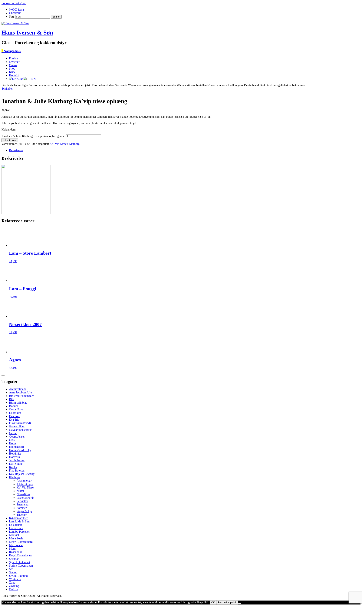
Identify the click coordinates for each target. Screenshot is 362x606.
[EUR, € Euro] (30, 78)
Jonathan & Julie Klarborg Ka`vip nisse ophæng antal (33, 136)
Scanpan (14, 558)
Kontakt (14, 75)
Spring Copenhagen (21, 565)
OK (213, 602)
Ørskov (13, 589)
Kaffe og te (15, 463)
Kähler (13, 467)
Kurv (12, 72)
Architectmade (17, 389)
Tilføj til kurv (10, 140)
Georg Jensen (17, 436)
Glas (12, 440)
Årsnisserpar (24, 480)
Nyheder (14, 61)
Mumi (12, 548)
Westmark (15, 579)
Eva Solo (14, 416)
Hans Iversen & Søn (27, 32)
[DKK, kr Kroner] (16, 78)
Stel (11, 569)
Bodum (13, 406)
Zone (12, 582)
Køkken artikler (18, 518)
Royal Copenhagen (20, 555)
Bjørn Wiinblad (18, 402)
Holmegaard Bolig (20, 450)
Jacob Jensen (17, 460)
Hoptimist (15, 453)
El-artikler (15, 412)
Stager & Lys (24, 511)
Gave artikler (17, 426)
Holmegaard (16, 446)
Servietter (22, 501)
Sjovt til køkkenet (19, 562)
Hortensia (15, 457)
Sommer (22, 507)
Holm (12, 443)
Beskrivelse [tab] (16, 150)
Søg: (12, 16)
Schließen (7, 88)
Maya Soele (16, 538)
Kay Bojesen (17, 470)
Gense (13, 433)
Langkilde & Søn (19, 521)
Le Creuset (15, 524)
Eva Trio (14, 419)
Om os (13, 65)
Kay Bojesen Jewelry (22, 473)
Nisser (20, 490)
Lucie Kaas (16, 528)
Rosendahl (15, 552)
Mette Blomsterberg (21, 541)
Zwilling (14, 586)
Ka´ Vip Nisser (58, 143)
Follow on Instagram (14, 3)
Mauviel (14, 535)
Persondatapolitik (227, 602)
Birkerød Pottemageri (22, 395)
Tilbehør (22, 514)
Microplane (16, 545)
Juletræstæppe (25, 484)
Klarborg (74, 143)
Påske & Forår (25, 497)
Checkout (15, 13)
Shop (12, 68)
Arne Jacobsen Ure (20, 392)
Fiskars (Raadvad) (20, 423)
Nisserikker (23, 494)
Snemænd (22, 504)
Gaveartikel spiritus (20, 429)
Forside (13, 58)
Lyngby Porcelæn (19, 531)
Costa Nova (16, 409)
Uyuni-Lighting (18, 575)
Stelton (13, 572)
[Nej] (239, 603)
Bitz (11, 399)
